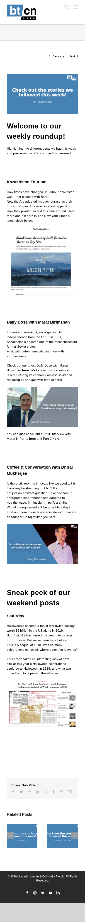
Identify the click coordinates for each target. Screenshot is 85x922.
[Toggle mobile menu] (75, 7)
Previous (58, 56)
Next (71, 56)
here (25, 370)
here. (56, 438)
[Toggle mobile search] (66, 7)
